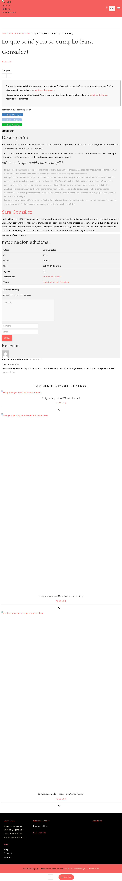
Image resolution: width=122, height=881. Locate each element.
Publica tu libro (40, 826)
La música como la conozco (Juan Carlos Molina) (61, 794)
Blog (6, 849)
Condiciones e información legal (74, 869)
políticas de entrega (44, 90)
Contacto (8, 853)
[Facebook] (4, 75)
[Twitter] (9, 75)
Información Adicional (14, 235)
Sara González (17, 212)
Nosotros (8, 857)
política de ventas (93, 869)
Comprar (67, 877)
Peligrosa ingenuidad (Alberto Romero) (61, 398)
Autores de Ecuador (52, 276)
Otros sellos (24, 33)
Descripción (8, 131)
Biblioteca (13, 33)
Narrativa (64, 282)
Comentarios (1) (10, 289)
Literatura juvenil (51, 282)
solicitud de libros (98, 95)
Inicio (4, 33)
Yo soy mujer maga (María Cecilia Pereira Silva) (61, 596)
